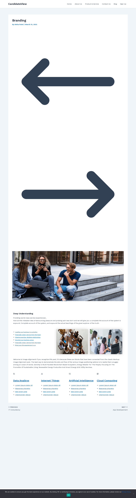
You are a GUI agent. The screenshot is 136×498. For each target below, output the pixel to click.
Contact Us (106, 4)
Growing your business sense (24, 340)
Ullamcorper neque (22, 395)
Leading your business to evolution (26, 332)
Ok (68, 495)
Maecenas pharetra (22, 388)
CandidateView (17, 3)
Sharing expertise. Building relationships (27, 337)
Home (69, 4)
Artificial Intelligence (81, 380)
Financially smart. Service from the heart (28, 335)
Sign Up (123, 4)
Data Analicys (21, 380)
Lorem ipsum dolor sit (23, 385)
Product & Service (92, 4)
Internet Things (50, 380)
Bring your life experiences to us (25, 345)
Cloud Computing (107, 380)
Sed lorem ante (21, 392)
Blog (115, 4)
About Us (78, 4)
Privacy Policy (126, 492)
